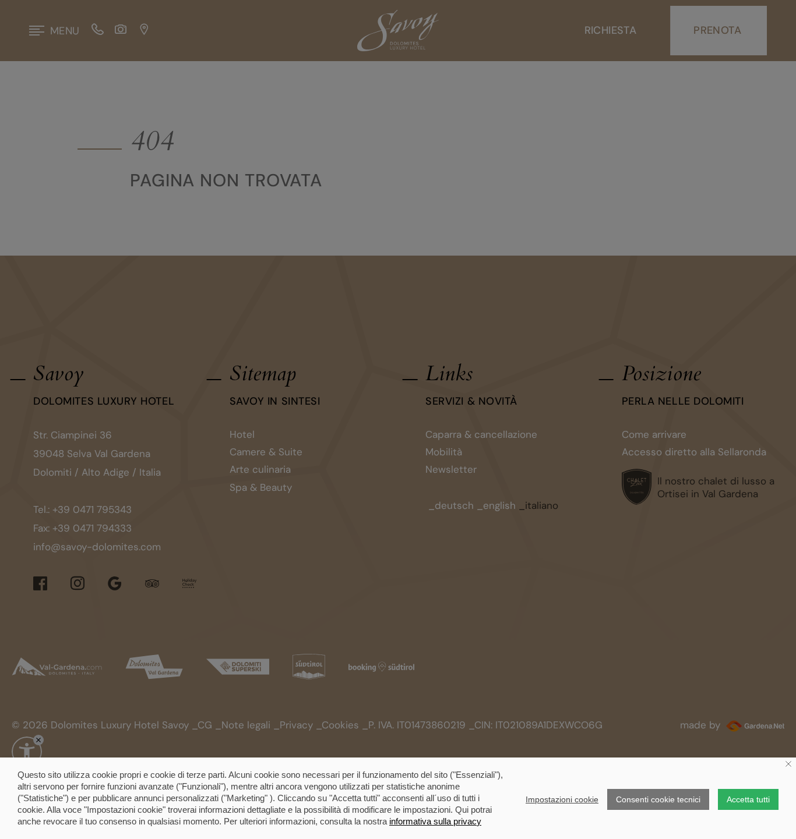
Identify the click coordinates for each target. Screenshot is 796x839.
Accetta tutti (748, 799)
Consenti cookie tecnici (658, 799)
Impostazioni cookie (562, 799)
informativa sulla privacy (435, 821)
